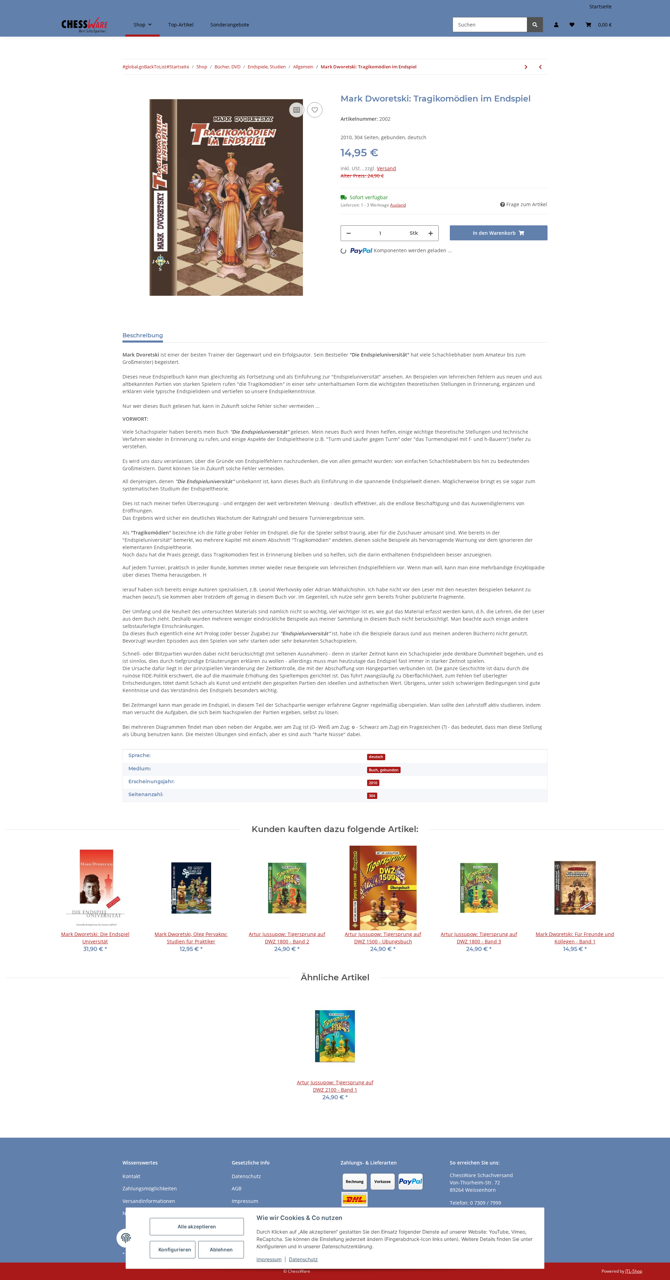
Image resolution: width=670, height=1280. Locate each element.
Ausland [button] (398, 205)
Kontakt (131, 1176)
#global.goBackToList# (145, 66)
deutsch (376, 756)
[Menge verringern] (348, 233)
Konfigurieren (174, 1249)
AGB (236, 1188)
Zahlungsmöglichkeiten (149, 1188)
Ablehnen (221, 1249)
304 (372, 795)
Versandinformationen (148, 1201)
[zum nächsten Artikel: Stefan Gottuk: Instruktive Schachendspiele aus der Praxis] (526, 66)
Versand (386, 168)
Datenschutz (303, 1259)
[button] (556, 25)
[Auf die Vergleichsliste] (296, 110)
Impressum (269, 1259)
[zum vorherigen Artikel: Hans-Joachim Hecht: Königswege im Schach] (540, 66)
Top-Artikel (181, 24)
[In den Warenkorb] (128, 90)
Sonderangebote (229, 24)
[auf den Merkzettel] (314, 110)
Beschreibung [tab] (142, 335)
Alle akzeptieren (197, 1226)
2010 (373, 782)
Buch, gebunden (384, 770)
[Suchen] (535, 24)
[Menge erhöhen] (430, 233)
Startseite (600, 6)
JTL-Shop (633, 1271)
